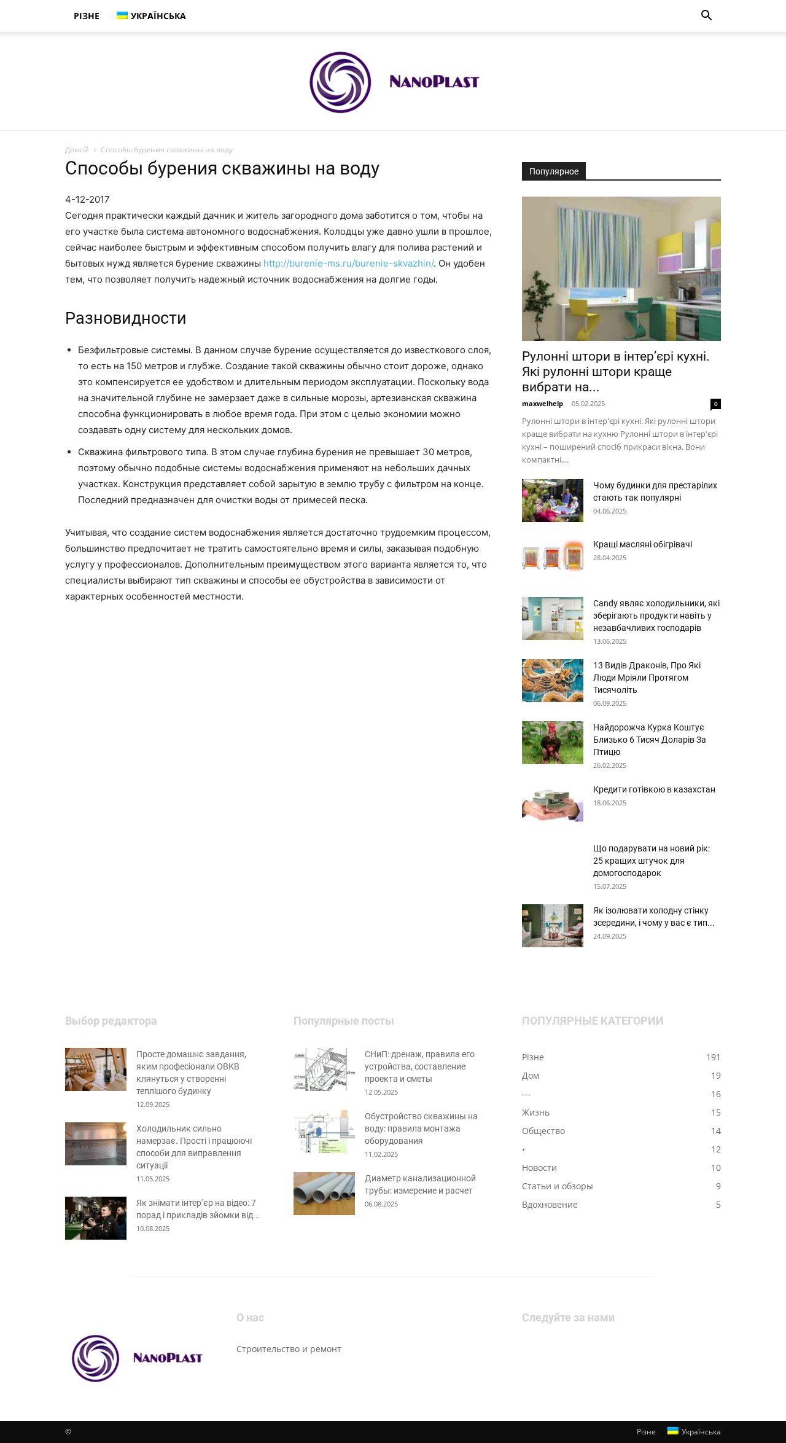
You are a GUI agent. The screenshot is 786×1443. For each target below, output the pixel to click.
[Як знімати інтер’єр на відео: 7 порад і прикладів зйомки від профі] (95, 1218)
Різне (86, 16)
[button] (706, 17)
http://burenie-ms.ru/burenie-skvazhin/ (348, 263)
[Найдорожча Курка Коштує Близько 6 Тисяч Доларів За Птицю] (552, 742)
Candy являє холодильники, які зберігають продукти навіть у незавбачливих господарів (656, 615)
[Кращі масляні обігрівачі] (552, 559)
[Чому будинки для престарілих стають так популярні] (552, 500)
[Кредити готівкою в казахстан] (552, 804)
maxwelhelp (542, 403)
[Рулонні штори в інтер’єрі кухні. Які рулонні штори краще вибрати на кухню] (621, 269)
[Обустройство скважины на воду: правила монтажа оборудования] (324, 1131)
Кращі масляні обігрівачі (642, 544)
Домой (77, 149)
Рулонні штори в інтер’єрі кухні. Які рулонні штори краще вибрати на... (616, 371)
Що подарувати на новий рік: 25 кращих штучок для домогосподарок (651, 860)
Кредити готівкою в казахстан (654, 789)
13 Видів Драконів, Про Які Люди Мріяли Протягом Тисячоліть (647, 677)
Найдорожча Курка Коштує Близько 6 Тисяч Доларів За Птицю (649, 739)
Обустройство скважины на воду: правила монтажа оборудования (421, 1128)
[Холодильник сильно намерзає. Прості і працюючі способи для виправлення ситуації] (95, 1143)
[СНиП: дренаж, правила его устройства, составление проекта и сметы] (324, 1069)
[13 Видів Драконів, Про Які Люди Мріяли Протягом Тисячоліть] (552, 680)
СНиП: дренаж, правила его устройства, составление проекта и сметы (420, 1066)
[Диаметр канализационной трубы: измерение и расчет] (324, 1193)
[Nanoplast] (393, 82)
